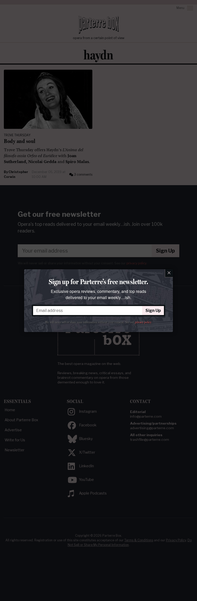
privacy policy (143, 322)
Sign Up (153, 310)
